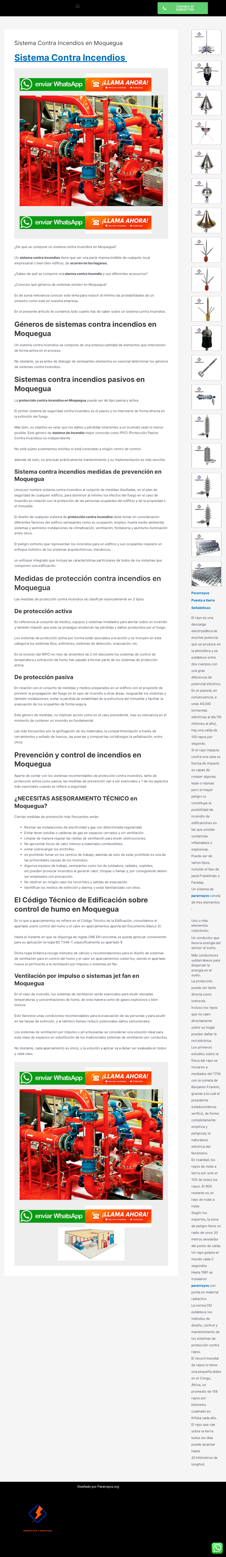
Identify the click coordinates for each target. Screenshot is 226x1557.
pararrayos (200, 896)
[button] (77, 5)
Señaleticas (200, 608)
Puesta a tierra (203, 600)
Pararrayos (200, 593)
